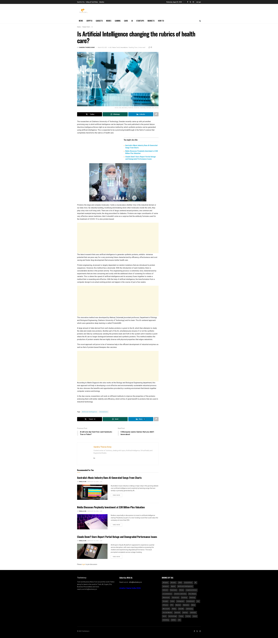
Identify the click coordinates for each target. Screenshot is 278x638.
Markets (151, 20)
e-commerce (167, 594)
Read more (116, 495)
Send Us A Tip (80, 2)
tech (164, 616)
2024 (180, 582)
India (172, 601)
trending (166, 620)
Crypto (89, 20)
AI (132, 20)
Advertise (101, 2)
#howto (173, 582)
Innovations (124, 47)
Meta (193, 605)
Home (79, 27)
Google (165, 601)
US (179, 620)
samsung (189, 609)
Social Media (167, 612)
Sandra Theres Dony (87, 47)
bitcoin (165, 590)
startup (185, 612)
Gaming (118, 20)
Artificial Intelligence (89, 412)
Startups (140, 20)
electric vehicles (180, 594)
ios (198, 601)
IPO (172, 605)
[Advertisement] (118, 238)
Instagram (180, 601)
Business (173, 590)
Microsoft (166, 609)
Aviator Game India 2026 (130, 588)
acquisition (188, 582)
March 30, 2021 (102, 47)
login (83, 564)
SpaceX (177, 612)
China (181, 590)
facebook (175, 597)
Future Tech (86, 27)
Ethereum (166, 597)
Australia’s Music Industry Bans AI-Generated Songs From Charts (141, 146)
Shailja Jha (82, 482)
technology (172, 616)
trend (195, 616)
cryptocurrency (191, 590)
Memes (108, 20)
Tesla (181, 616)
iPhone (165, 605)
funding (184, 597)
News (81, 20)
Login (199, 2)
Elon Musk (192, 594)
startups (193, 612)
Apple (173, 586)
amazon (165, 586)
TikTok (188, 616)
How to (161, 20)
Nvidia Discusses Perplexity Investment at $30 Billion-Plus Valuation (141, 152)
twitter (173, 620)
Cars (126, 20)
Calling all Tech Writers (92, 2)
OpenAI (181, 609)
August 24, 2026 (94, 511)
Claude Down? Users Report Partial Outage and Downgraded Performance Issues (140, 157)
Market (178, 605)
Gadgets (99, 20)
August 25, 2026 (94, 482)
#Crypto (165, 582)
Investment (190, 601)
